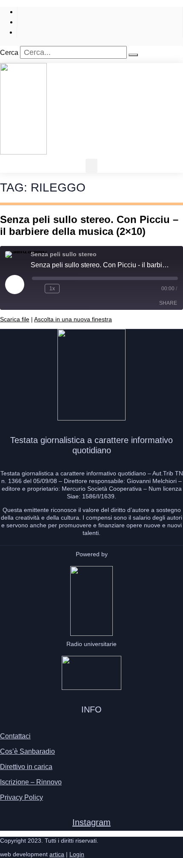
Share (168, 303)
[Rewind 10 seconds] (36, 288)
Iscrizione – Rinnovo (31, 782)
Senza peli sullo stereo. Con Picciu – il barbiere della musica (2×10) (89, 225)
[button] (91, 166)
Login (76, 854)
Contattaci (15, 736)
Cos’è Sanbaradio (27, 751)
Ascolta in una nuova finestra (73, 319)
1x (52, 289)
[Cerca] (133, 55)
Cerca (9, 52)
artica (56, 854)
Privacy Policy (21, 797)
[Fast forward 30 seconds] (67, 288)
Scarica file (14, 319)
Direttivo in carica (26, 766)
